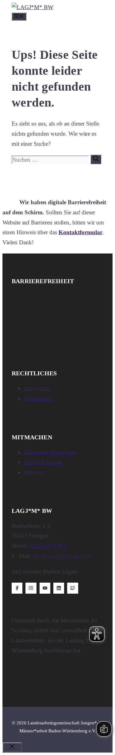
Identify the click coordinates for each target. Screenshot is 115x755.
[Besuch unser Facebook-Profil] (17, 588)
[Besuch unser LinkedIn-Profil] (58, 588)
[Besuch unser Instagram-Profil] (30, 588)
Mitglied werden (43, 462)
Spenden (34, 472)
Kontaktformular (80, 232)
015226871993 (47, 546)
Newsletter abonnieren (50, 452)
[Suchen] (95, 159)
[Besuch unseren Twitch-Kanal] (72, 588)
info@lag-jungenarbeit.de (63, 556)
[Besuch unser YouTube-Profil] (45, 588)
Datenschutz (38, 398)
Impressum (37, 388)
